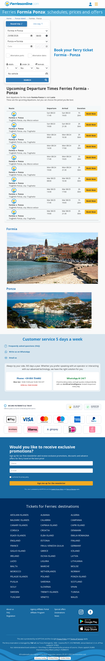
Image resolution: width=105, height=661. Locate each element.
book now (91, 114)
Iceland (75, 550)
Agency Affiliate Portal (39, 609)
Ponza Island (78, 576)
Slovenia (46, 586)
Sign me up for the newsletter (51, 483)
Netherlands (48, 571)
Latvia (74, 556)
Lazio (13, 561)
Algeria (75, 514)
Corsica (14, 530)
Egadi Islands (18, 535)
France (14, 545)
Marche (45, 566)
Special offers (60, 609)
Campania (76, 520)
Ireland (14, 556)
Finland (75, 540)
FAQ (8, 612)
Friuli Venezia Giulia (52, 545)
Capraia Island (49, 525)
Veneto (45, 597)
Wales (74, 597)
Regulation (10, 616)
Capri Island (78, 525)
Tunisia (75, 591)
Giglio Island (17, 550)
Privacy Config (40, 658)
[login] (90, 4)
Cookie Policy (65, 658)
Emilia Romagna (80, 535)
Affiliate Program (37, 612)
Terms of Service (71, 489)
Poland (45, 576)
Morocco (15, 571)
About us (10, 609)
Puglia (14, 581)
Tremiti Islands (49, 591)
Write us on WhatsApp (19, 352)
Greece (44, 550)
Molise (74, 566)
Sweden (14, 591)
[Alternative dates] (30, 55)
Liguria (45, 561)
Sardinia (45, 581)
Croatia (45, 530)
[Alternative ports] (8, 55)
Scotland (76, 581)
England (15, 540)
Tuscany (15, 597)
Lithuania (76, 561)
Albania (45, 514)
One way (37, 24)
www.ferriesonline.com (22, 4)
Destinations (59, 612)
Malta (14, 566)
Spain (74, 586)
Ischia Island (48, 556)
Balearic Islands (19, 520)
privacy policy (25, 477)
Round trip (15, 24)
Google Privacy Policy (57, 489)
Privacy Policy (62, 639)
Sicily (13, 586)
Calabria (46, 520)
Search (27, 80)
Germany (76, 545)
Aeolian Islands (19, 514)
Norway (75, 571)
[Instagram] (82, 612)
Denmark (76, 530)
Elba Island (47, 535)
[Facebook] (90, 612)
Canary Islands (19, 525)
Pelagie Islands (19, 576)
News (56, 616)
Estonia (45, 540)
